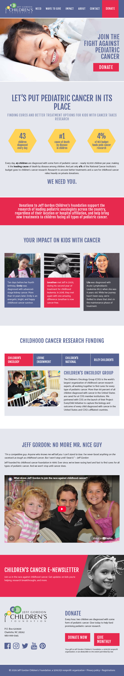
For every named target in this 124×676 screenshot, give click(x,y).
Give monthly (104, 639)
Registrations (108, 670)
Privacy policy (93, 670)
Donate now (77, 637)
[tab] (18, 359)
